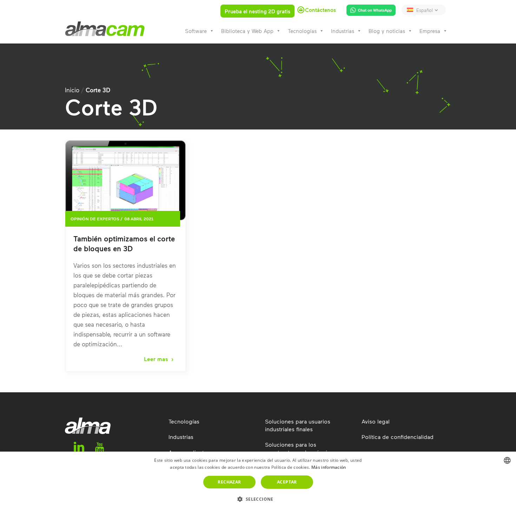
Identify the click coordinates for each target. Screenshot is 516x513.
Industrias (342, 31)
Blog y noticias (387, 31)
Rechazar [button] (229, 482)
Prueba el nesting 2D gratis (257, 11)
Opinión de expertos (95, 218)
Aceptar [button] (287, 482)
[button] (258, 499)
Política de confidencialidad (398, 436)
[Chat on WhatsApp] (368, 12)
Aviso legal (376, 421)
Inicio (72, 89)
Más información (328, 467)
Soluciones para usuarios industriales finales (297, 425)
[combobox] (507, 460)
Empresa (429, 31)
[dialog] (258, 482)
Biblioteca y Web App (247, 31)
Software (196, 31)
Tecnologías (302, 31)
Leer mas (156, 359)
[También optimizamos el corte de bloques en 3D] (125, 180)
